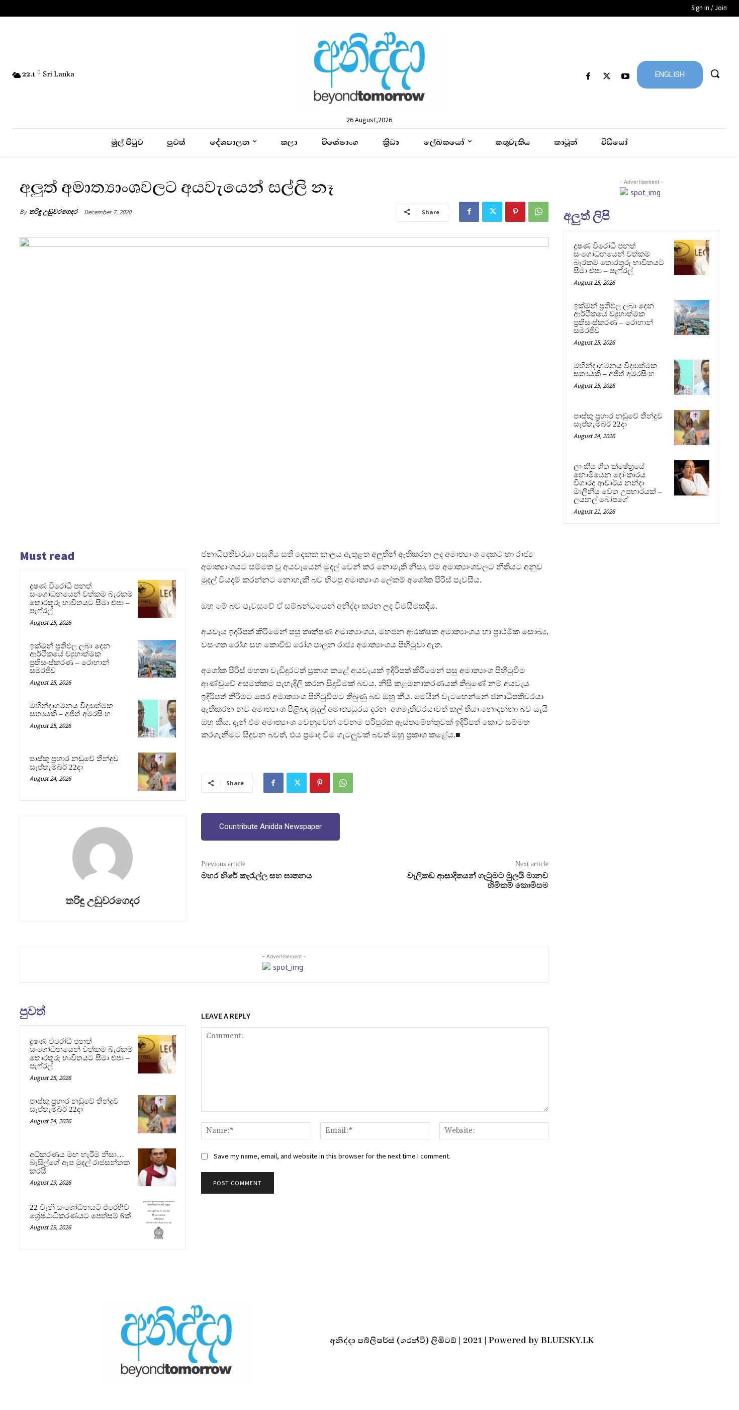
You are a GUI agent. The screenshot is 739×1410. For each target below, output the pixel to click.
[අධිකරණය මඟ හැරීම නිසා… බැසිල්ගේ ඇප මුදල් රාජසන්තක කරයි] (157, 1167)
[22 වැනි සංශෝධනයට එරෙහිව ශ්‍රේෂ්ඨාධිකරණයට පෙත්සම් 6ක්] (157, 1220)
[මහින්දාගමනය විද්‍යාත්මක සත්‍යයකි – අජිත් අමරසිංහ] (157, 719)
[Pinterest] (515, 212)
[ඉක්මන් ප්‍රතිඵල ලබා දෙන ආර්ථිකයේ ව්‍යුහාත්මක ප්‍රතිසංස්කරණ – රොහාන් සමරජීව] (157, 659)
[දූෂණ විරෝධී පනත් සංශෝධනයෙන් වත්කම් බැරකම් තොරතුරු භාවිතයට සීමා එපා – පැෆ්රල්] (157, 599)
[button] (715, 73)
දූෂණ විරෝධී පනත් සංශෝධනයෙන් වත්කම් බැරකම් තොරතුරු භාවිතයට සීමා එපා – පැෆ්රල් (81, 598)
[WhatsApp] (538, 212)
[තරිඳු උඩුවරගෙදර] (102, 857)
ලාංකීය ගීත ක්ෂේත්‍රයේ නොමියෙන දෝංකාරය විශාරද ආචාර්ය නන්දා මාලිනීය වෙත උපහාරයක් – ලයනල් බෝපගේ (618, 483)
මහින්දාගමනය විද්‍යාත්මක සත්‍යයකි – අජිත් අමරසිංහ (71, 710)
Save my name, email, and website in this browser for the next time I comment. (332, 1155)
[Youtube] (625, 77)
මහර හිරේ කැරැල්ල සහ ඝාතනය (256, 876)
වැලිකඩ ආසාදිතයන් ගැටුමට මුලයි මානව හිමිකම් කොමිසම (477, 880)
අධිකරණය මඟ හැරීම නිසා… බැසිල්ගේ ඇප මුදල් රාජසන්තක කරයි (80, 1162)
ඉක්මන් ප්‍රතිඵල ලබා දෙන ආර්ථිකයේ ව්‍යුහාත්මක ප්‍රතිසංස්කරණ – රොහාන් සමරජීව (70, 658)
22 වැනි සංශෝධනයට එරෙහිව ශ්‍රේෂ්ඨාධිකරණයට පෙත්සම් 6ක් (80, 1211)
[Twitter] (607, 77)
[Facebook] (588, 77)
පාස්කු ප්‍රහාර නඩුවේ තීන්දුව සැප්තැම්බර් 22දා (74, 763)
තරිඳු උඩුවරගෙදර (53, 211)
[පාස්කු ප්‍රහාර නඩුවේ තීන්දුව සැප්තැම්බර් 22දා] (157, 772)
